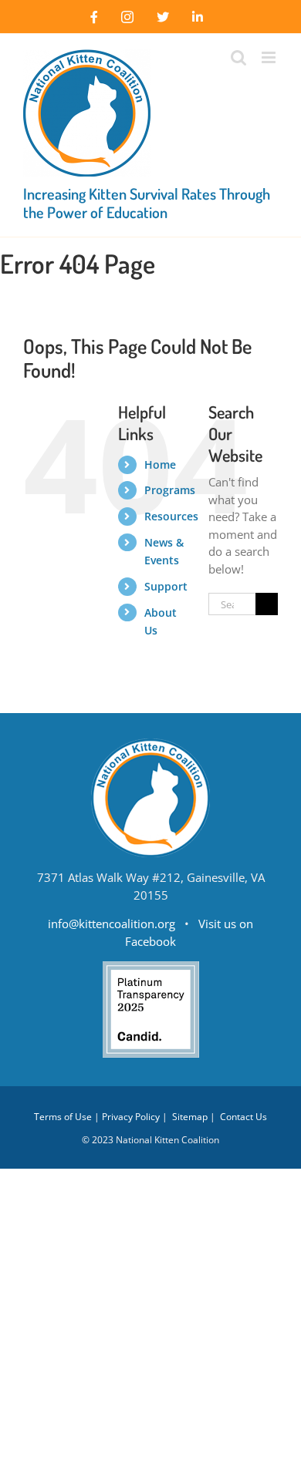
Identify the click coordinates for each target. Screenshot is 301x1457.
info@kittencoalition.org (111, 923)
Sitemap (190, 1116)
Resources (171, 516)
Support (166, 586)
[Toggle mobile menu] (270, 57)
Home (160, 464)
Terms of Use (63, 1116)
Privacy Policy (131, 1116)
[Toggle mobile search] (238, 57)
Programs (169, 490)
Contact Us (243, 1116)
